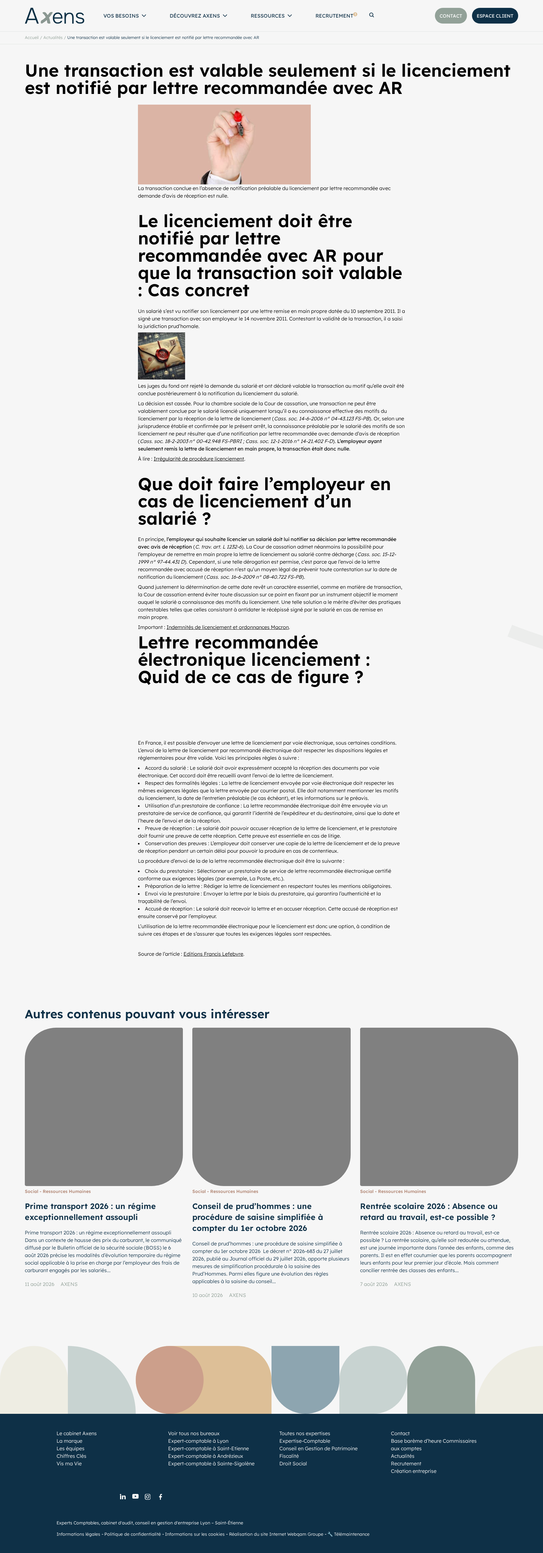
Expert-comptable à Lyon (198, 1441)
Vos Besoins (121, 16)
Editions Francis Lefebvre (213, 954)
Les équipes (71, 1448)
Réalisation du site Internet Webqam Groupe (276, 1534)
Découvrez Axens (195, 16)
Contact (400, 1433)
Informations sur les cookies (195, 1534)
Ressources (268, 16)
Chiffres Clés (71, 1456)
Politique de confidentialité (132, 1534)
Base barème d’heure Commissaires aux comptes (434, 1445)
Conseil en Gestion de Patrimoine (318, 1448)
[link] (122, 1497)
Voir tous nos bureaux (194, 1433)
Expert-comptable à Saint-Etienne (208, 1448)
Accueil (32, 37)
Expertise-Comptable (304, 1441)
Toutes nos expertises (304, 1433)
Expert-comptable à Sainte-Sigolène (211, 1463)
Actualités (53, 37)
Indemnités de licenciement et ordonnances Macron (228, 627)
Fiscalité (289, 1456)
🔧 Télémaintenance (348, 1534)
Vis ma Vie (69, 1463)
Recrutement (335, 15)
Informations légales (78, 1534)
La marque (69, 1441)
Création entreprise (413, 1471)
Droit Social (293, 1463)
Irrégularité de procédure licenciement (199, 459)
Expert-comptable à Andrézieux (205, 1456)
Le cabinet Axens (77, 1433)
